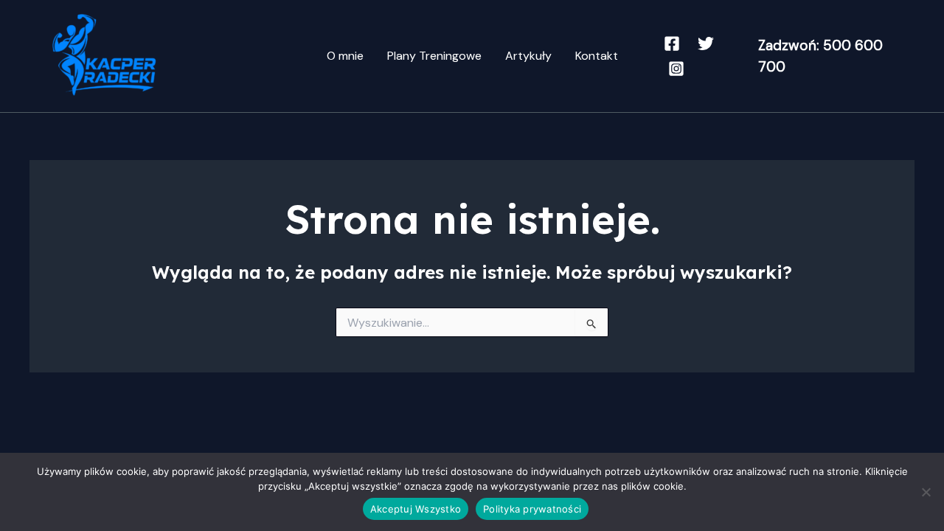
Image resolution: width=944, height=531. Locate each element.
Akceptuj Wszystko (415, 509)
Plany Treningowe (434, 55)
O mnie (345, 55)
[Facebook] (671, 43)
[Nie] (925, 492)
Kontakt (596, 55)
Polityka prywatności (532, 509)
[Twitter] (705, 43)
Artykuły (528, 55)
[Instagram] (676, 68)
